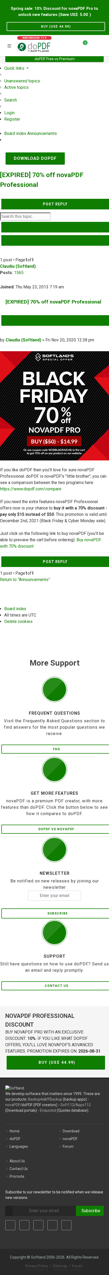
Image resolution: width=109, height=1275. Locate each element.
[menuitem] (22, 80)
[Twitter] (24, 1225)
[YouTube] (52, 1225)
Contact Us (19, 1169)
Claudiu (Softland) (18, 266)
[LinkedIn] (38, 1225)
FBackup (55, 1099)
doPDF (15, 1139)
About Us (17, 1161)
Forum (68, 1146)
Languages (19, 1146)
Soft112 (67, 1105)
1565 (19, 272)
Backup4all (37, 1099)
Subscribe (89, 1210)
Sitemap (60, 1266)
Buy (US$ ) (56, 26)
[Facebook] (10, 1225)
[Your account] (93, 45)
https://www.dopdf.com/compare (30, 488)
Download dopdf (35, 158)
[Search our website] (103, 45)
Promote (17, 1176)
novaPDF (12, 1105)
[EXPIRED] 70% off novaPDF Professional (53, 302)
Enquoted (48, 1110)
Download (71, 1131)
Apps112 (83, 1105)
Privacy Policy (36, 1266)
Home (15, 1131)
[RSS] (66, 1225)
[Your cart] (82, 45)
